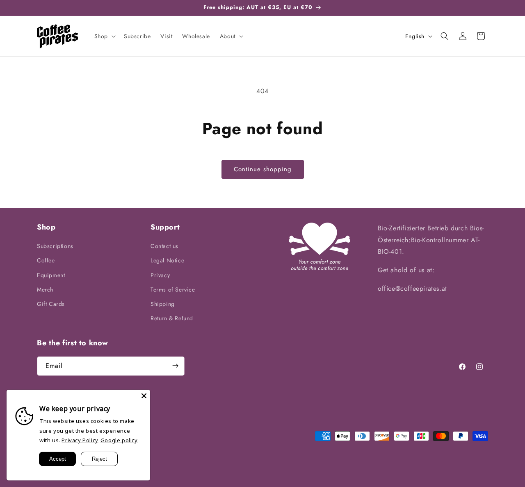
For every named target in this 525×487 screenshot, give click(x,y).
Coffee (46, 261)
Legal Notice (167, 261)
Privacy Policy (80, 440)
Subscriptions (55, 246)
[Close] (144, 396)
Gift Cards (51, 304)
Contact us (164, 246)
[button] (104, 36)
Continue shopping (263, 169)
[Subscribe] (175, 365)
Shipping (163, 304)
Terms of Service (173, 289)
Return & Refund (172, 319)
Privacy (160, 275)
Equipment (51, 275)
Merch (45, 289)
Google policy (119, 440)
